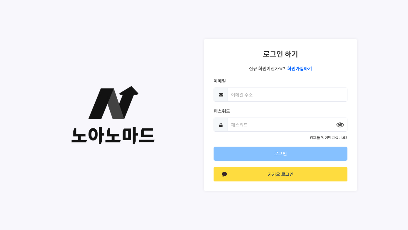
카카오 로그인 (281, 174)
